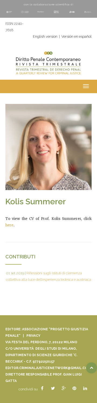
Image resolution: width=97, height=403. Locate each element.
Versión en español (76, 36)
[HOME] (48, 66)
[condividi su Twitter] (52, 388)
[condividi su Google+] (63, 388)
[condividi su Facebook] (42, 388)
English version (45, 36)
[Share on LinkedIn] (85, 388)
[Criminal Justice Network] (48, 52)
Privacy (33, 336)
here (9, 225)
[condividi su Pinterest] (74, 388)
